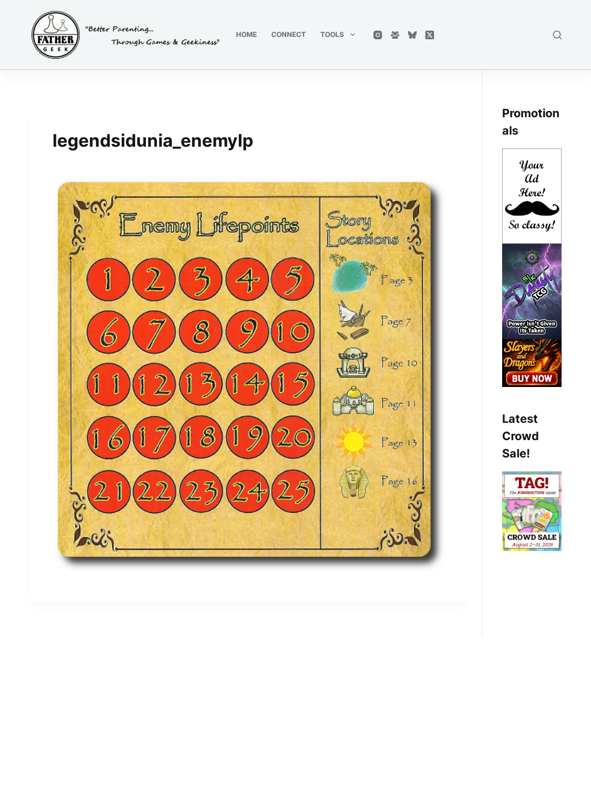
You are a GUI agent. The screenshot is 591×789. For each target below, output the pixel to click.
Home (246, 34)
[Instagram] (377, 35)
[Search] (557, 35)
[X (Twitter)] (429, 35)
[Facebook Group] (395, 35)
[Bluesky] (412, 35)
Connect (288, 34)
